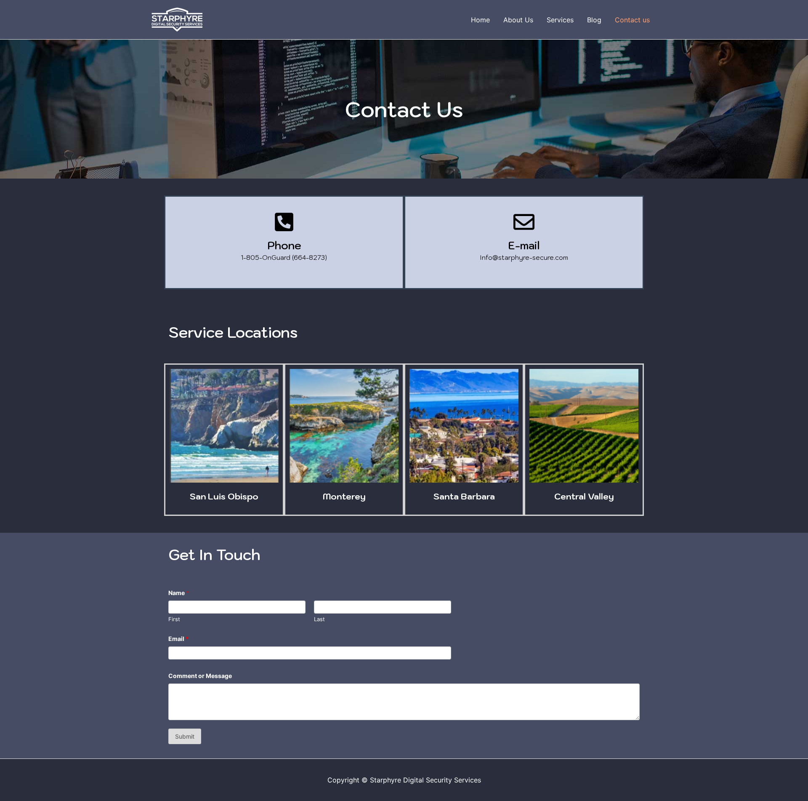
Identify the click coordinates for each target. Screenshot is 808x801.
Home (480, 20)
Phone (284, 245)
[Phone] (284, 221)
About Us (518, 20)
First (174, 619)
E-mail (524, 245)
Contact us (632, 20)
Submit (184, 736)
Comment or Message (200, 675)
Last (319, 619)
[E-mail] (523, 221)
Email (178, 638)
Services (560, 20)
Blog (594, 20)
